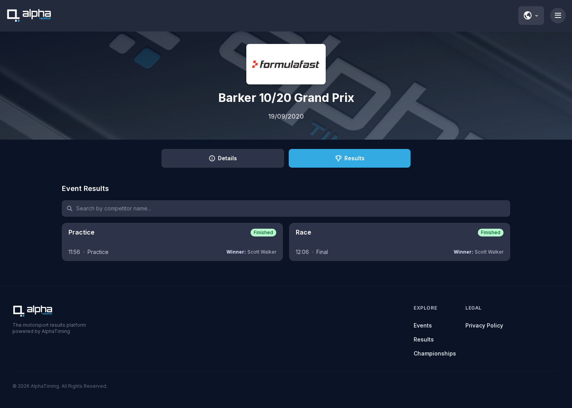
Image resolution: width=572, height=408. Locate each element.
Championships (435, 353)
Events (423, 325)
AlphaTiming (45, 386)
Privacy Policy (484, 325)
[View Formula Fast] (286, 64)
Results (424, 339)
